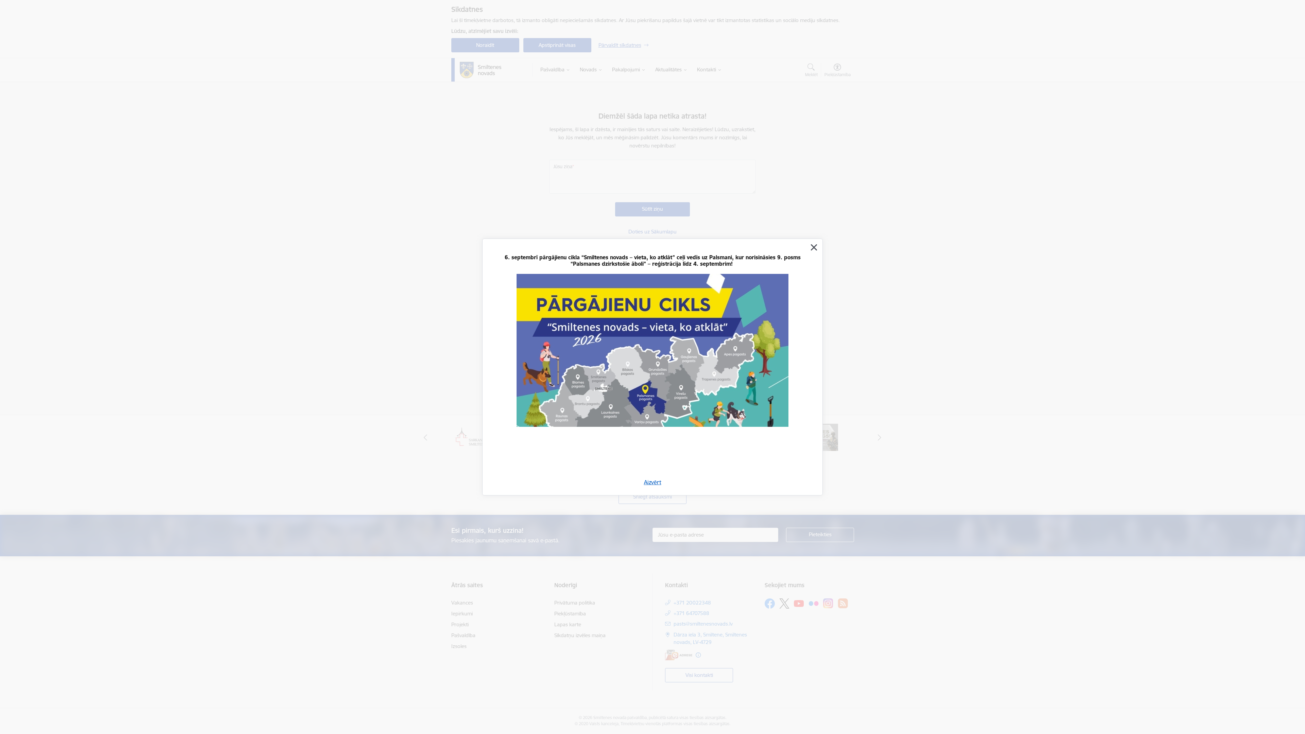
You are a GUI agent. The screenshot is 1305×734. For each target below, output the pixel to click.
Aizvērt (652, 482)
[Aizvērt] (814, 247)
